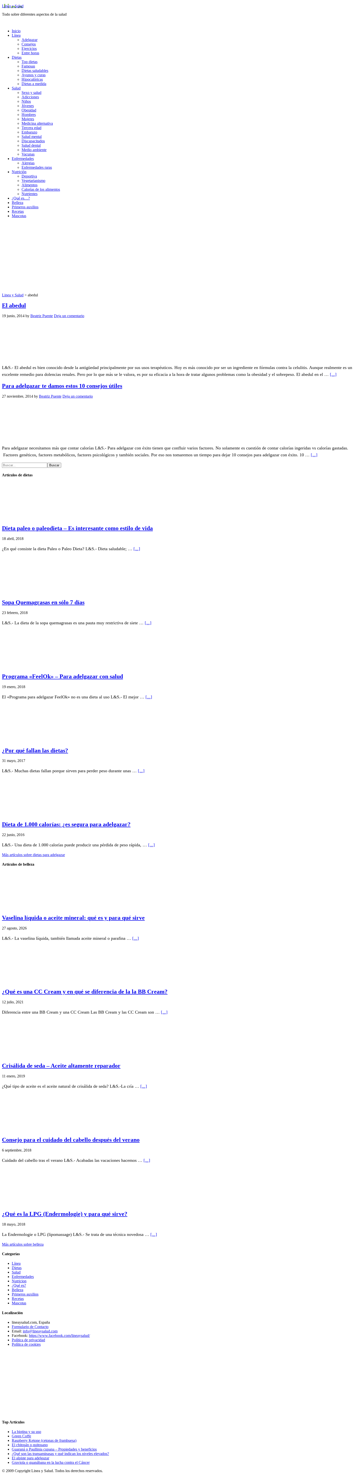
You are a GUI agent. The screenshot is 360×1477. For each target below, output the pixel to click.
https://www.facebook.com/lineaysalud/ (59, 1335)
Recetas (18, 1299)
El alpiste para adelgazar (30, 1458)
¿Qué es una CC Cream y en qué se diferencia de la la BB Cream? (85, 991)
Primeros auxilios (25, 1294)
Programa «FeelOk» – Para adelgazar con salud (62, 676)
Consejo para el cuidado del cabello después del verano (71, 1140)
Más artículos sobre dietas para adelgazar (33, 855)
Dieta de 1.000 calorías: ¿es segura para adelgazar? (66, 824)
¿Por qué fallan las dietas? (35, 750)
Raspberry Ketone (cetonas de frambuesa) (44, 1440)
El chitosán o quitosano (30, 1445)
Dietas (17, 1268)
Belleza (17, 1290)
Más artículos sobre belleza (23, 1244)
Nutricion (19, 1281)
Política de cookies (26, 1344)
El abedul (14, 305)
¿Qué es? (19, 1285)
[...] (333, 374)
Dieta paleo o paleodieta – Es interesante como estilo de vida (77, 528)
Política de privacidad (28, 1340)
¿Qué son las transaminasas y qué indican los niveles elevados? (60, 1454)
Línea (16, 1263)
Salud (16, 1272)
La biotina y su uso (26, 1432)
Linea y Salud (13, 6)
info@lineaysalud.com (40, 1331)
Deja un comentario (69, 316)
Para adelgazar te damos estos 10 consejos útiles (62, 386)
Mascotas (19, 1303)
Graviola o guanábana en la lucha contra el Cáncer (51, 1462)
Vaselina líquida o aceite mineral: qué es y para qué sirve (73, 918)
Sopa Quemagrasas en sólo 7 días (43, 602)
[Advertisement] (180, 256)
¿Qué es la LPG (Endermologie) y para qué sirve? (64, 1214)
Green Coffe (21, 1436)
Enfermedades (23, 1277)
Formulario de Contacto (30, 1327)
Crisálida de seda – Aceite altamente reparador (61, 1066)
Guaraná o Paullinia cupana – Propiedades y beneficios (54, 1449)
